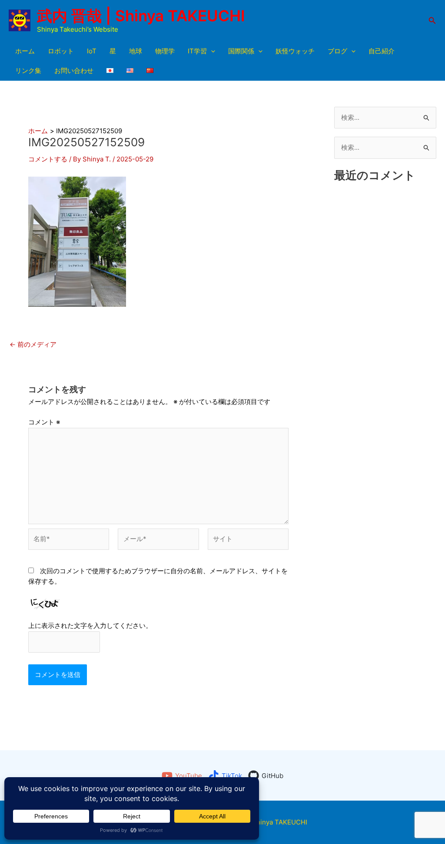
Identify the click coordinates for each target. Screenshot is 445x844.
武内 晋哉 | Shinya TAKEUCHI (141, 16)
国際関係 (241, 51)
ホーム (25, 51)
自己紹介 (382, 51)
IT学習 (197, 51)
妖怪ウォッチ (295, 51)
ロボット (61, 51)
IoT (91, 51)
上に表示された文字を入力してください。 (90, 625)
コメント (44, 422)
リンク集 (28, 70)
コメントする (47, 159)
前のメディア (33, 344)
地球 (135, 51)
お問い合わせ (73, 70)
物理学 (165, 51)
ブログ (337, 51)
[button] (432, 20)
